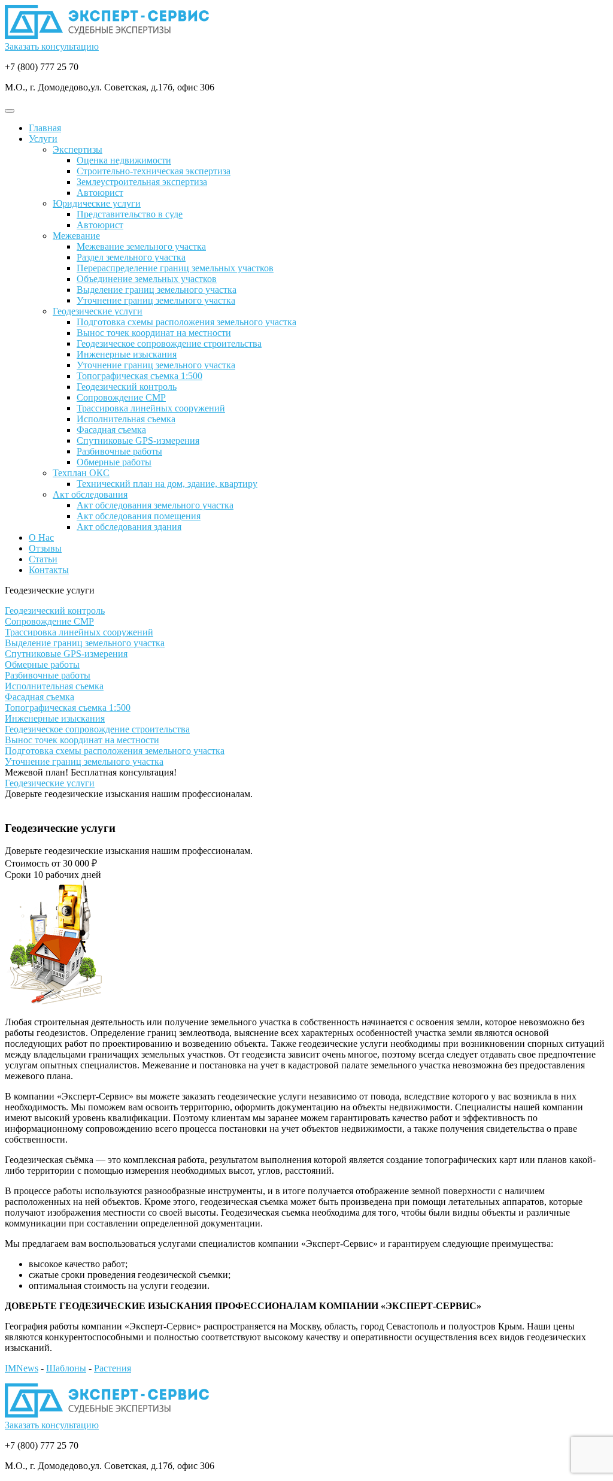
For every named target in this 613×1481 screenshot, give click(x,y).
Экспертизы (77, 149)
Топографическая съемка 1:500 (139, 376)
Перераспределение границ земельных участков (175, 268)
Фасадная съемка (111, 430)
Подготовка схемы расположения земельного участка (186, 322)
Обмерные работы (114, 462)
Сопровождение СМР (121, 397)
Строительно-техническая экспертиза (153, 171)
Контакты (49, 570)
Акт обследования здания (129, 527)
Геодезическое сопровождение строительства (169, 343)
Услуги (43, 139)
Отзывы (45, 548)
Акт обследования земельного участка (155, 505)
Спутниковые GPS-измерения (138, 440)
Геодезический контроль (127, 386)
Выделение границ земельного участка (156, 289)
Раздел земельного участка (131, 257)
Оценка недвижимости (124, 160)
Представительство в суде (130, 214)
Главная (45, 128)
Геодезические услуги (97, 311)
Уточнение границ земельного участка (156, 300)
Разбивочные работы (119, 451)
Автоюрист (100, 192)
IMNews (21, 1368)
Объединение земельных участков (147, 279)
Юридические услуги (97, 203)
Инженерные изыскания (127, 354)
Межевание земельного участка (141, 246)
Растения (112, 1368)
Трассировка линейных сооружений (151, 408)
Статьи (43, 559)
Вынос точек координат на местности (154, 333)
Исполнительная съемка (126, 419)
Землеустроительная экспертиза (142, 182)
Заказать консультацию (52, 46)
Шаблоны (66, 1368)
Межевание (76, 236)
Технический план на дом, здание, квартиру (167, 483)
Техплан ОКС (81, 473)
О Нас (41, 537)
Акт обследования (90, 494)
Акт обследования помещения (139, 516)
